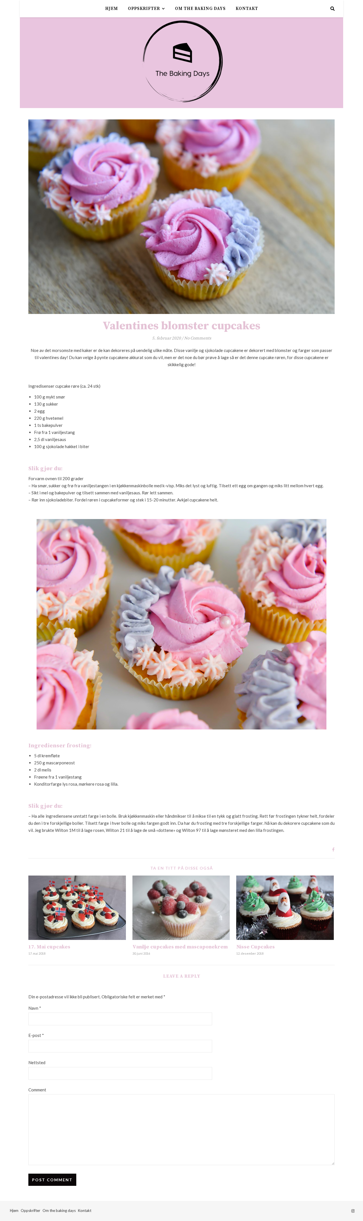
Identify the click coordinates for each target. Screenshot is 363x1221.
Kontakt (247, 8)
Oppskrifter (144, 8)
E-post (36, 1035)
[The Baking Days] (181, 62)
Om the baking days (200, 8)
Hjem (111, 8)
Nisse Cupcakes (255, 947)
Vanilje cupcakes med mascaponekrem (180, 947)
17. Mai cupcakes (49, 947)
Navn (34, 1008)
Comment (37, 1089)
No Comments (197, 338)
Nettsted (36, 1062)
